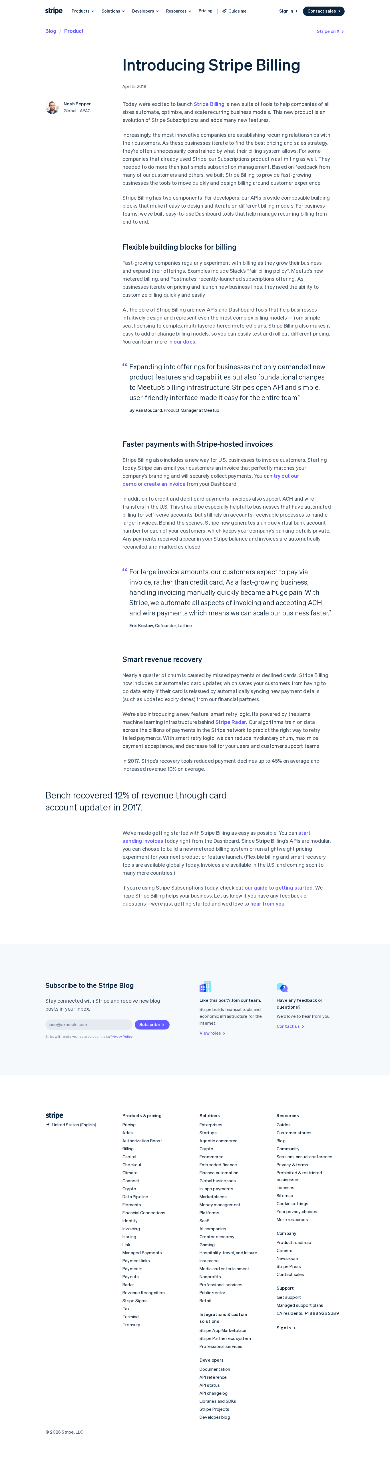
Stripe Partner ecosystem (225, 1338)
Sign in (286, 11)
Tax (126, 1308)
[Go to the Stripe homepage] (52, 1115)
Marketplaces (213, 1196)
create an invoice (165, 483)
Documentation (215, 1369)
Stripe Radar (231, 722)
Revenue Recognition (143, 1292)
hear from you (267, 903)
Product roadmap (294, 1242)
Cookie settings (292, 1203)
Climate (130, 1172)
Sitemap (285, 1195)
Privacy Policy (121, 1037)
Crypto (129, 1188)
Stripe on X (328, 31)
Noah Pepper (77, 104)
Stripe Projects (214, 1409)
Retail (205, 1300)
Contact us (288, 1026)
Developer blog (215, 1417)
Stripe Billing (209, 104)
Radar (128, 1284)
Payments (132, 1268)
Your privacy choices (297, 1211)
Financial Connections (143, 1212)
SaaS (205, 1220)
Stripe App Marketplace (223, 1330)
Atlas (127, 1132)
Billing (128, 1148)
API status (210, 1385)
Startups (208, 1132)
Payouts (130, 1276)
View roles (210, 1033)
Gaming (207, 1244)
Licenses (286, 1187)
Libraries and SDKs (218, 1401)
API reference (213, 1377)
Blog (50, 30)
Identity (130, 1220)
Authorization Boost (142, 1140)
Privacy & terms (292, 1164)
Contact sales (321, 11)
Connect (130, 1180)
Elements (131, 1204)
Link (126, 1244)
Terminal (131, 1316)
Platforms (209, 1212)
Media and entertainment (225, 1268)
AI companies (213, 1228)
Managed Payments (142, 1252)
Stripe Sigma (135, 1300)
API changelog (214, 1393)
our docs (184, 341)
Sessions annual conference (304, 1156)
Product (74, 30)
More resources (292, 1219)
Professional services (221, 1284)
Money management (220, 1204)
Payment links (136, 1260)
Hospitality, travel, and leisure (228, 1252)
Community (288, 1148)
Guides (284, 1124)
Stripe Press (289, 1266)
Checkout (132, 1164)
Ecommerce (212, 1156)
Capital (129, 1156)
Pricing (205, 10)
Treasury (131, 1324)
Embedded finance (218, 1164)
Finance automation (219, 1172)
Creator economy (217, 1236)
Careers (284, 1250)
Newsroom (287, 1258)
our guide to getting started (279, 887)
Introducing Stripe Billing (211, 64)
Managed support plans (300, 1305)
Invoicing (131, 1228)
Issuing (129, 1236)
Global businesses (218, 1180)
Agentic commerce (219, 1140)
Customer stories (294, 1132)
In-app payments (216, 1188)
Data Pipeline (135, 1196)
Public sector (213, 1292)
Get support (289, 1297)
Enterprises (211, 1124)
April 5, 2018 (134, 86)
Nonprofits (210, 1276)
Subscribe (149, 1024)
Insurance (209, 1260)
